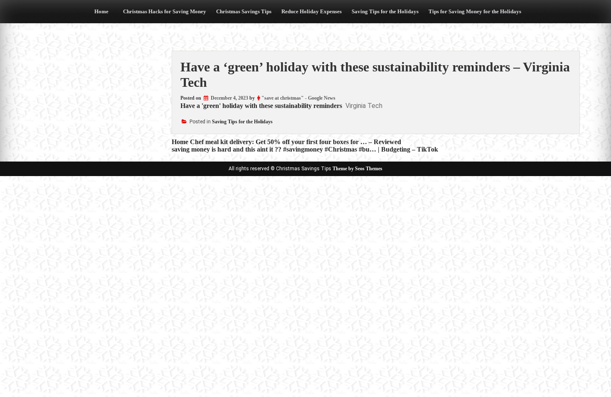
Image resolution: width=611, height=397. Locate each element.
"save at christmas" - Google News (298, 98)
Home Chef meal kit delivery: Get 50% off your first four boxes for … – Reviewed (286, 141)
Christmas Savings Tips (243, 11)
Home (101, 11)
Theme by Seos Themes (357, 169)
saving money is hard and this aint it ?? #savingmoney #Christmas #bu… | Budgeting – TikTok (305, 149)
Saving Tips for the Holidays (385, 11)
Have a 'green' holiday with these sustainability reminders (261, 105)
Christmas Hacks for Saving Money (164, 11)
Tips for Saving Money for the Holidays (475, 11)
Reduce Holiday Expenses (311, 11)
